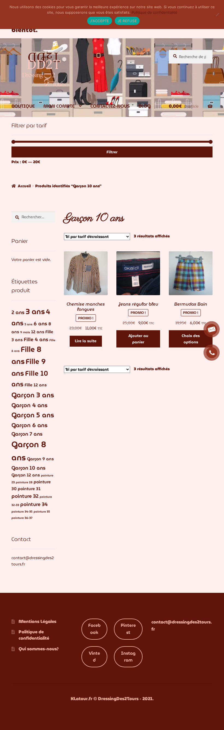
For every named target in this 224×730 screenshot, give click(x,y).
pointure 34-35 (22, 511)
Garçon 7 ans (27, 434)
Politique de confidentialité (34, 635)
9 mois (25, 332)
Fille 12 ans (36, 385)
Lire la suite (85, 341)
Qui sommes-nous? (39, 648)
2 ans (18, 312)
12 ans (37, 332)
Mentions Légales (37, 621)
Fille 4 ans (36, 339)
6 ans (40, 323)
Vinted (94, 657)
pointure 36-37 (22, 518)
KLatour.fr (81, 698)
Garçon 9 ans (40, 459)
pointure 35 (42, 511)
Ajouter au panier (138, 339)
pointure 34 (34, 504)
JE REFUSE (127, 21)
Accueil (24, 186)
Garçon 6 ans (29, 425)
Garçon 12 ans (25, 475)
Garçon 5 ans (32, 415)
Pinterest (128, 629)
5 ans (29, 324)
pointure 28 (24, 482)
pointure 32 (25, 496)
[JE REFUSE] (217, 14)
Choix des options (191, 339)
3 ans (35, 311)
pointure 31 (29, 488)
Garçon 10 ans (28, 468)
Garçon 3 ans (32, 395)
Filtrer (112, 152)
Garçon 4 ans (29, 405)
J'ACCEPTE (99, 21)
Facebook (94, 629)
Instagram (128, 657)
